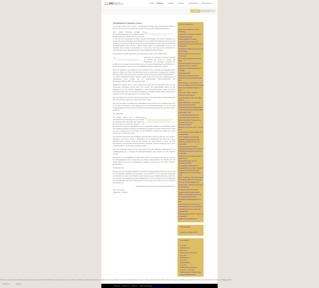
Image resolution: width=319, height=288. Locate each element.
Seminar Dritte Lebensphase (188, 252)
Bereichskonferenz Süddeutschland (190, 272)
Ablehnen (18, 284)
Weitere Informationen (156, 287)
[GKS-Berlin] (114, 3)
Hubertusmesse (184, 257)
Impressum (166, 287)
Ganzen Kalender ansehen (188, 274)
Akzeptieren (6, 284)
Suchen (195, 11)
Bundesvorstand (185, 248)
